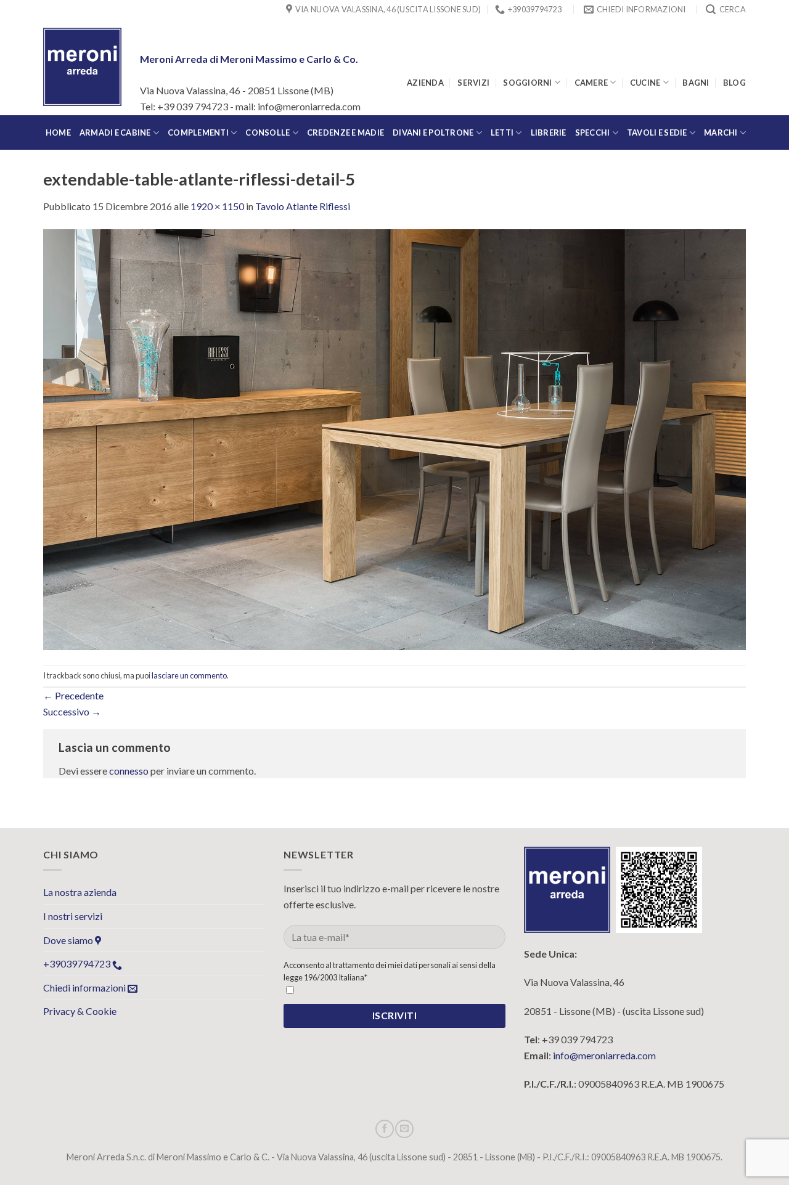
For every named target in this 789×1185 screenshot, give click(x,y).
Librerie (548, 132)
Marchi (721, 132)
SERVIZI (473, 83)
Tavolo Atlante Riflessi (302, 206)
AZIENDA (425, 83)
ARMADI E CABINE (115, 132)
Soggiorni (527, 83)
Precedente (73, 695)
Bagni (695, 83)
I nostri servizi (72, 916)
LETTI (502, 132)
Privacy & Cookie (80, 1011)
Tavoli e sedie (657, 132)
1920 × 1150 (217, 206)
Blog (734, 83)
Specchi (592, 132)
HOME (58, 132)
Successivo (72, 711)
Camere (591, 83)
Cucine (645, 83)
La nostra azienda (80, 892)
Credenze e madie (345, 132)
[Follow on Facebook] (384, 1129)
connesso (129, 770)
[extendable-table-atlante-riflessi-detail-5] (394, 438)
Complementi (198, 132)
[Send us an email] (404, 1129)
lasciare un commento (189, 675)
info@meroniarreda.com (604, 1055)
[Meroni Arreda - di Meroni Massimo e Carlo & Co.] (82, 66)
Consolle (267, 132)
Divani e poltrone (433, 132)
